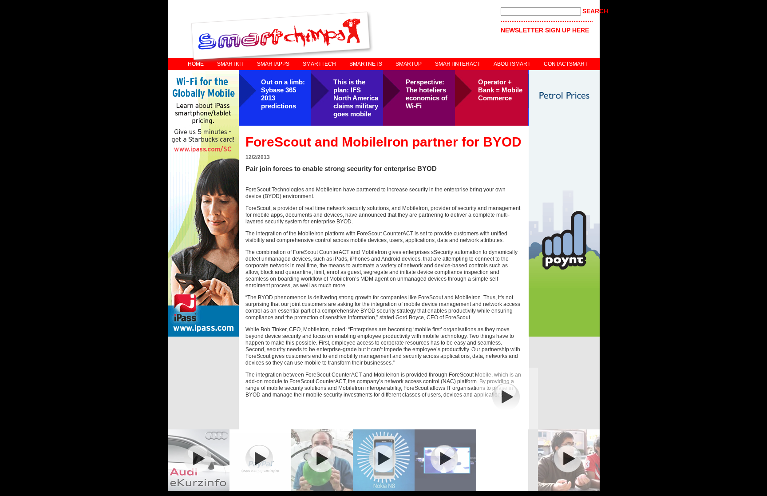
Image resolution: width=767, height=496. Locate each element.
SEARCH (595, 11)
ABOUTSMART (512, 64)
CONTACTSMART (566, 64)
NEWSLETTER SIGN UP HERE (545, 30)
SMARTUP (408, 64)
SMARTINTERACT (457, 64)
